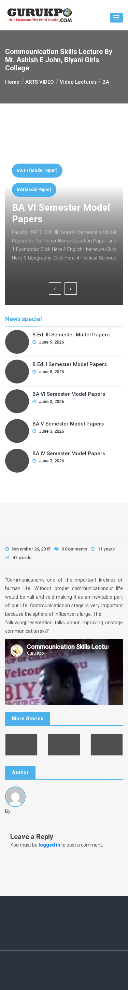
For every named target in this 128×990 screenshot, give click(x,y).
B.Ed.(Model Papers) (72, 198)
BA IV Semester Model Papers (68, 453)
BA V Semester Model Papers (68, 424)
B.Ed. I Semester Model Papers (69, 364)
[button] (116, 18)
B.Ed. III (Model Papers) (75, 179)
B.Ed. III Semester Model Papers (94, 221)
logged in (49, 845)
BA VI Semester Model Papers (68, 394)
